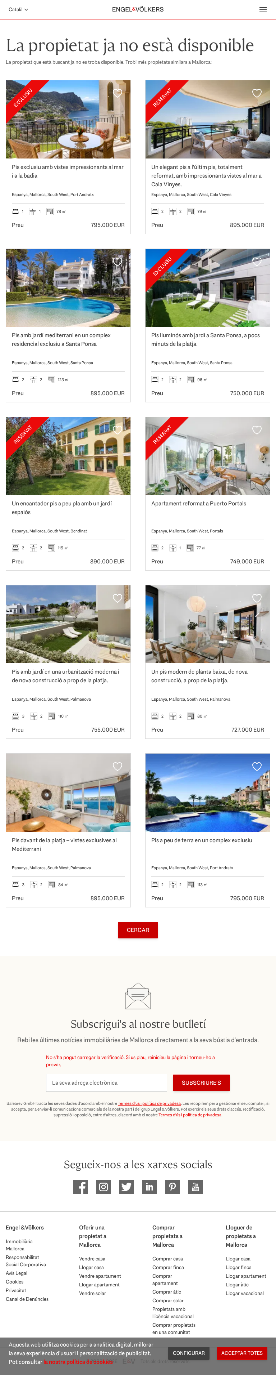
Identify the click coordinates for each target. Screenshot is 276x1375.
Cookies (14, 1281)
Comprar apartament (165, 1279)
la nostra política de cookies (78, 1362)
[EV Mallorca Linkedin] (149, 1187)
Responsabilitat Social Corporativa (26, 1261)
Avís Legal (16, 1273)
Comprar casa (167, 1258)
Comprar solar (168, 1300)
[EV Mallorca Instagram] (103, 1187)
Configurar (189, 1353)
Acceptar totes (242, 1353)
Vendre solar (92, 1293)
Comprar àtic (166, 1292)
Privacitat (16, 1290)
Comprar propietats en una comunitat (174, 1328)
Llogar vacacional (245, 1293)
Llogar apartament (99, 1284)
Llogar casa (91, 1267)
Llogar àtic (237, 1284)
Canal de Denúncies (27, 1299)
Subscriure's (201, 1082)
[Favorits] (117, 93)
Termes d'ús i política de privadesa (149, 1103)
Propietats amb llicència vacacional (173, 1313)
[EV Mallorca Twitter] (126, 1187)
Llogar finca (239, 1267)
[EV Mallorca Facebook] (80, 1187)
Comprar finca (168, 1267)
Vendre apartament (100, 1276)
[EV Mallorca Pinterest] (172, 1187)
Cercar (138, 930)
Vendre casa (92, 1258)
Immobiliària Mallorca (19, 1245)
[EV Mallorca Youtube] (195, 1187)
